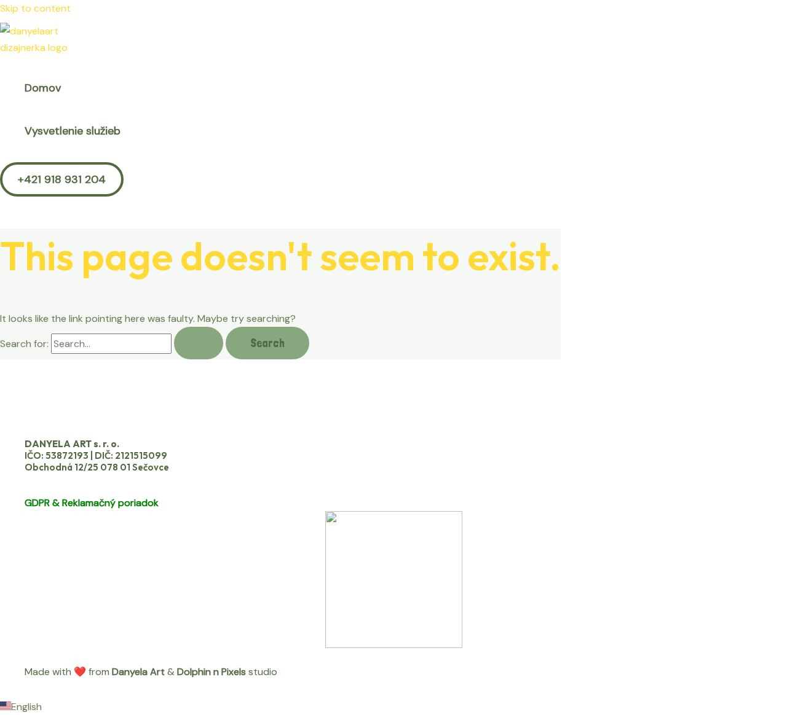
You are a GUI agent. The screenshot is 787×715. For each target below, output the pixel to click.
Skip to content (35, 8)
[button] (62, 179)
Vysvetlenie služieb (73, 130)
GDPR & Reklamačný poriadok (92, 502)
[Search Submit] (198, 343)
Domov (43, 87)
